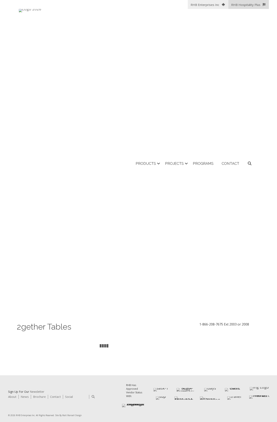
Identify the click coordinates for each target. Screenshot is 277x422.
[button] (208, 4)
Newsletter (37, 392)
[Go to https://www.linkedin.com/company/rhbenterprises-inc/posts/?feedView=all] (77, 397)
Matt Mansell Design (72, 415)
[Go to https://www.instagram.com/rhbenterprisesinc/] (84, 397)
